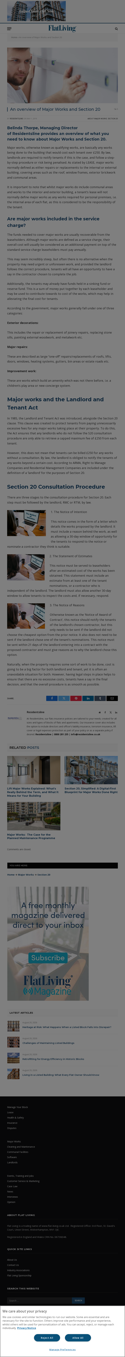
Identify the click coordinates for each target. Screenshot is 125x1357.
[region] (62, 1331)
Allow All (77, 1337)
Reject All (47, 1337)
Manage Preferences (62, 1349)
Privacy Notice (26, 1328)
